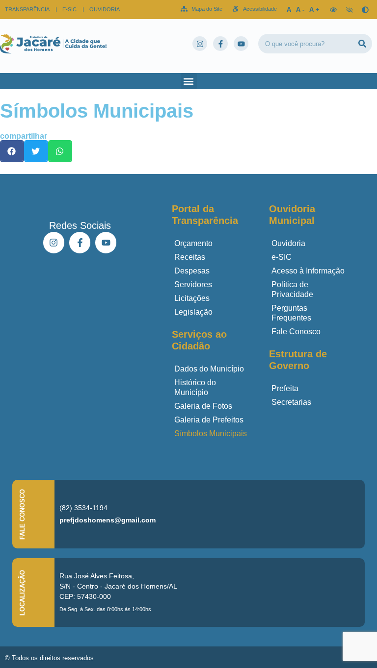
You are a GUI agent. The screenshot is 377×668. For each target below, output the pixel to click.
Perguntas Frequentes (291, 313)
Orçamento (193, 243)
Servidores (193, 284)
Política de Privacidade (292, 289)
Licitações (192, 298)
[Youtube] (241, 43)
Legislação (193, 312)
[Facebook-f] (220, 43)
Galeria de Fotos (203, 406)
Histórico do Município (195, 387)
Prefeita (284, 388)
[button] (189, 81)
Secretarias (291, 402)
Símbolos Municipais (210, 433)
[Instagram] (199, 43)
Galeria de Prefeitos (208, 420)
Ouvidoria (288, 243)
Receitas (189, 257)
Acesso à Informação (308, 271)
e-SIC (281, 257)
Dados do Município (209, 369)
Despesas (192, 271)
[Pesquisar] (362, 43)
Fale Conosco (296, 331)
